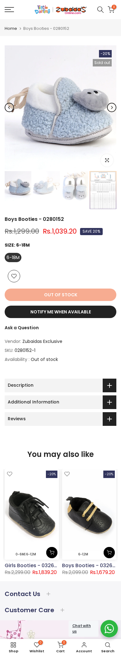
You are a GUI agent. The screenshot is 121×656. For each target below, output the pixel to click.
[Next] (111, 107)
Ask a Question (22, 328)
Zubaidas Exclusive (42, 341)
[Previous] (9, 107)
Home (11, 28)
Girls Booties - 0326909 (34, 565)
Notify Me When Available (60, 312)
